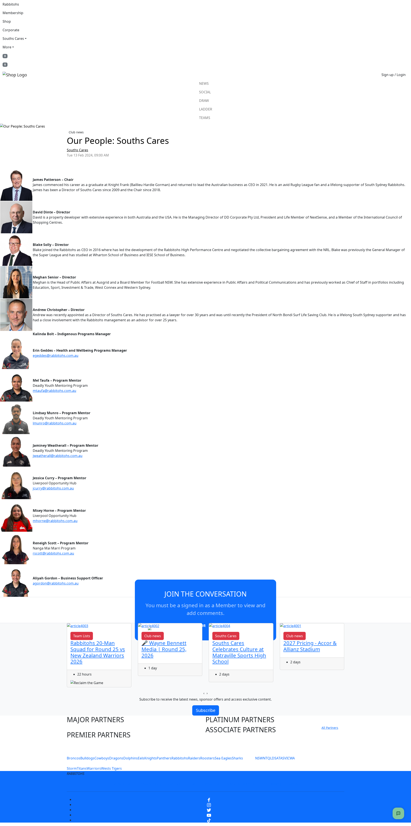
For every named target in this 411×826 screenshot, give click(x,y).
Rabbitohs (11, 4)
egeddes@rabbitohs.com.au (55, 355)
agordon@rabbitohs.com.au (56, 583)
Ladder (205, 109)
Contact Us (211, 783)
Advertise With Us (240, 783)
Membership (13, 12)
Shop (7, 21)
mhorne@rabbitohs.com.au (55, 520)
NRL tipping (271, 783)
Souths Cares (13, 38)
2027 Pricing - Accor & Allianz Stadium (310, 646)
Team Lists (81, 636)
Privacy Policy (150, 783)
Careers (174, 783)
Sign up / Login (393, 74)
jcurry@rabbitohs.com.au (53, 488)
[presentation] (203, 693)
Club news (76, 132)
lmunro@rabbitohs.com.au (54, 423)
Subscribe (205, 710)
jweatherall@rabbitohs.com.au (57, 455)
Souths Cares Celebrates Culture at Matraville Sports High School (239, 652)
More (7, 47)
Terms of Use (122, 783)
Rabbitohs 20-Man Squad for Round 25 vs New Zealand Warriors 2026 (97, 652)
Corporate (11, 30)
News (204, 83)
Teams (204, 117)
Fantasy (294, 783)
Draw (204, 100)
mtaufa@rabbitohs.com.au (54, 390)
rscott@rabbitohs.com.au (53, 553)
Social (205, 92)
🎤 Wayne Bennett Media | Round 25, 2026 (163, 649)
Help (191, 783)
